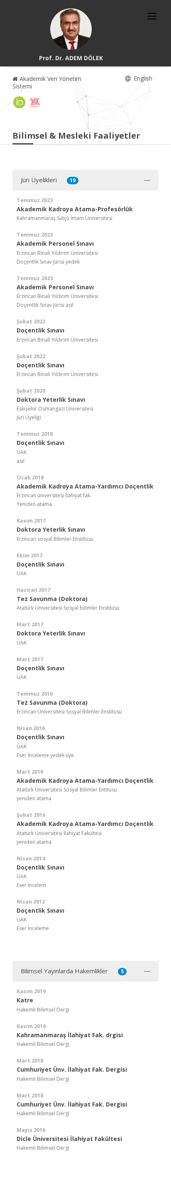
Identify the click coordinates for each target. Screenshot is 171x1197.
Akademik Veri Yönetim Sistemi (46, 82)
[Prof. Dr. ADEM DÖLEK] (70, 29)
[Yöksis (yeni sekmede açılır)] (35, 102)
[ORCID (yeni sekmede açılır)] (19, 102)
